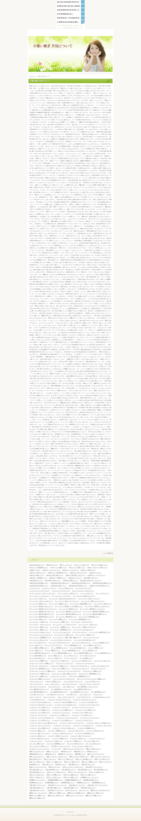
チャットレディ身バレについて (81, 642)
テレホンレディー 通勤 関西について (90, 673)
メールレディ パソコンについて (89, 718)
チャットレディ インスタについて (39, 596)
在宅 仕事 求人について (68, 769)
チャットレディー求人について (38, 640)
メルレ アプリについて (36, 684)
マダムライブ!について (36, 681)
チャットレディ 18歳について (59, 622)
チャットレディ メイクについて (61, 596)
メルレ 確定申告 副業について (38, 692)
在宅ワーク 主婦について (96, 772)
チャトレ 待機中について (95, 648)
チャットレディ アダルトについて (82, 622)
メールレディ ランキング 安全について (64, 728)
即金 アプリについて (50, 759)
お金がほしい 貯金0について (57, 578)
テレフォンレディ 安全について (60, 661)
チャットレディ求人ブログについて (59, 642)
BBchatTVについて (52, 565)
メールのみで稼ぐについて (37, 699)
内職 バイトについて (52, 751)
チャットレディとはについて (61, 632)
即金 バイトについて (105, 762)
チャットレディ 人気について (38, 598)
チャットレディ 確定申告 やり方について (41, 611)
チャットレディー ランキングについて (40, 635)
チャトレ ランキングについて (53, 645)
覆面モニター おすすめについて (100, 790)
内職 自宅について (50, 754)
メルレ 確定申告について (98, 692)
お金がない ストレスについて (51, 570)
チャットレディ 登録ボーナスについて (84, 627)
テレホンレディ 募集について (59, 666)
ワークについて (56, 749)
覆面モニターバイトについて (75, 795)
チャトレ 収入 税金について (78, 648)
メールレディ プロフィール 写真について (98, 723)
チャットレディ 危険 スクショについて (93, 601)
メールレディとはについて (97, 738)
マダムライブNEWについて (53, 681)
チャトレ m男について (55, 658)
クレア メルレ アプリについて (61, 591)
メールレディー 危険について (73, 741)
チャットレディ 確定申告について (66, 616)
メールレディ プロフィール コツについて (71, 723)
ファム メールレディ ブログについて (64, 679)
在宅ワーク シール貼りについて (56, 772)
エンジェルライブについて (83, 588)
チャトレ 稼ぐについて (71, 655)
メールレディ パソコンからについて (67, 718)
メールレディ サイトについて (38, 715)
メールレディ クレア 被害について (62, 710)
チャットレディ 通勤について (38, 629)
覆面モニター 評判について (56, 795)
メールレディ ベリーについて (62, 725)
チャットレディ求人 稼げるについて (85, 640)
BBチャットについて (66, 565)
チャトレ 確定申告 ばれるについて (39, 653)
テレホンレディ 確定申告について (39, 668)
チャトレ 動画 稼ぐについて (59, 648)
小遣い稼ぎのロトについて (37, 790)
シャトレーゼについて (87, 593)
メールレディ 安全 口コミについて (62, 733)
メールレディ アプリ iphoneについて (65, 705)
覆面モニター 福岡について (37, 795)
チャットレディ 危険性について (58, 604)
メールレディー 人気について (53, 741)
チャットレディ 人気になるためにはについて (62, 598)
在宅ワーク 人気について (36, 775)
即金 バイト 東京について (72, 762)
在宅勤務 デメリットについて (89, 777)
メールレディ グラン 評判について (82, 712)
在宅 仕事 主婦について (36, 769)
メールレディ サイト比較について (59, 715)
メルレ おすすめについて (92, 681)
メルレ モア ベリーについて (37, 686)
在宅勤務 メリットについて (37, 780)
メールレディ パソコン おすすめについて (41, 718)
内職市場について (80, 754)
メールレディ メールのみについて (83, 725)
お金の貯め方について (36, 580)
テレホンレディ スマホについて (85, 663)
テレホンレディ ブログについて (38, 666)
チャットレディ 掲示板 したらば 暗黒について (69, 606)
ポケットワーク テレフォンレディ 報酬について (91, 679)
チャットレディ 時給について (38, 627)
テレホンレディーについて (58, 676)
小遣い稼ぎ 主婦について (36, 787)
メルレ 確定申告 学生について (58, 692)
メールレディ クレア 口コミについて (83, 707)
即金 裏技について (74, 764)
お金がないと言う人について (78, 572)
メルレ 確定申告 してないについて (87, 686)
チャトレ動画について (86, 658)
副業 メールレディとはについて (100, 756)
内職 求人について (92, 751)
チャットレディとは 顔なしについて (40, 632)
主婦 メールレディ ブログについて (73, 749)
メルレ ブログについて (52, 684)
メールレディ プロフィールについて (40, 725)
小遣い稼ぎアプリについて (55, 790)
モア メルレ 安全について (92, 741)
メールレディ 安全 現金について (84, 733)
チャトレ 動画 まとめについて (92, 645)
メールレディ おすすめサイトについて (40, 705)
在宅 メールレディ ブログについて (73, 767)
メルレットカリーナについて (66, 697)
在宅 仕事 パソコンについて (93, 767)
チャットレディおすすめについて (83, 629)
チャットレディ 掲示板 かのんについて (41, 606)
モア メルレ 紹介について (93, 743)
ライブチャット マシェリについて (39, 749)
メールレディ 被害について (60, 738)
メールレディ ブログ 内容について (62, 720)
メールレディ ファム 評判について (39, 720)
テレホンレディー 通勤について (38, 676)
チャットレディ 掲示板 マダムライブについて (43, 609)
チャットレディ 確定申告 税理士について (68, 614)
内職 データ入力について (36, 751)
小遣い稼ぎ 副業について (71, 787)
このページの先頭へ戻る (108, 553)
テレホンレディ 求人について (100, 666)
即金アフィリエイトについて (38, 767)
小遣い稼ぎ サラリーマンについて (97, 785)
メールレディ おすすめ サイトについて (84, 699)
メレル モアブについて (83, 697)
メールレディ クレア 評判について (39, 712)
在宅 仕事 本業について (52, 769)
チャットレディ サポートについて (40, 624)
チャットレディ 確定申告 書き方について (41, 614)
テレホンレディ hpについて (102, 661)
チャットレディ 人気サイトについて (89, 598)
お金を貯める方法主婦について (77, 585)
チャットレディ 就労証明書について (81, 604)
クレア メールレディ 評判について (67, 593)
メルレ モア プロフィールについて (89, 684)
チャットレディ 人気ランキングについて (67, 601)
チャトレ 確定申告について (103, 653)
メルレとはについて (85, 694)
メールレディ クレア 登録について (39, 710)
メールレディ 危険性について (57, 730)
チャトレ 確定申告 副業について (62, 653)
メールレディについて (36, 741)
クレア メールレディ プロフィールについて (42, 593)
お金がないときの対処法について (58, 572)
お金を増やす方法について (53, 580)
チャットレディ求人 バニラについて (61, 640)
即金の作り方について (88, 764)
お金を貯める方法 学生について (81, 583)
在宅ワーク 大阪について (88, 775)
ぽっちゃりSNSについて (66, 588)
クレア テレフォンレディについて (39, 591)
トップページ (32, 76)
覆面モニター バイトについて (38, 793)
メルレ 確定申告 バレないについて (61, 689)
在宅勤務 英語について (68, 782)
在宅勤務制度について (98, 782)
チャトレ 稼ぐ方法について (37, 658)
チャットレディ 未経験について (60, 627)
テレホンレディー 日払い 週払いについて (64, 673)
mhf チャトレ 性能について (58, 567)
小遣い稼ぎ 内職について (53, 787)
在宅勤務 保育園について (55, 780)
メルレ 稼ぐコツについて (36, 694)
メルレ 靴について (71, 694)
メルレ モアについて (54, 686)
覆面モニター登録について (37, 798)
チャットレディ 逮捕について (58, 619)
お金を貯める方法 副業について (38, 583)
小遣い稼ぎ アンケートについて (57, 785)
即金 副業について (34, 764)
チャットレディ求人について (38, 642)
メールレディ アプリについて (61, 707)
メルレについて (98, 694)
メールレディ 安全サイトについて (58, 736)
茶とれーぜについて (71, 790)
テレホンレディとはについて (80, 668)
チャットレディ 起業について (38, 619)
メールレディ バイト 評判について (81, 715)
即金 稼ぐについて (60, 764)
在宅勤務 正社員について (90, 780)
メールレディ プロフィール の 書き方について (43, 723)
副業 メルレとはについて (36, 756)
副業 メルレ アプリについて (95, 754)
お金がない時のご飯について (54, 575)
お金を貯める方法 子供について (60, 583)
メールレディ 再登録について (86, 728)
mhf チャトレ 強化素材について (38, 567)
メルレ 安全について (68, 686)
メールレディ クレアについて (61, 712)
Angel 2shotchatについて (36, 565)
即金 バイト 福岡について (89, 762)
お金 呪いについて (34, 570)
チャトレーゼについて (71, 658)
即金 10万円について (35, 759)
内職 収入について (66, 751)
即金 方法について (47, 764)
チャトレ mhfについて (36, 645)
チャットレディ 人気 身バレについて (84, 596)
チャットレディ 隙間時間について (60, 629)
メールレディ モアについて (103, 725)
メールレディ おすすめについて (88, 702)
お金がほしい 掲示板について (38, 578)
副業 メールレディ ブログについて (56, 756)
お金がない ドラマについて (70, 570)
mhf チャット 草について (81, 565)
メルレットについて (49, 697)
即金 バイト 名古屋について (84, 759)
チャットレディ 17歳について (38, 622)
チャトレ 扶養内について (52, 650)
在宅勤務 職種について (52, 782)
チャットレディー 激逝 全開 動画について (67, 637)
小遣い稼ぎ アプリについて (37, 785)
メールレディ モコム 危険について (39, 728)
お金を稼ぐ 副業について (70, 580)
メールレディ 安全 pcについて (95, 730)
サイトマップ (70, 811)
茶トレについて (84, 790)
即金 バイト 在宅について (102, 759)
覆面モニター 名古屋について (76, 793)
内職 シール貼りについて (93, 749)
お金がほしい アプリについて (96, 575)
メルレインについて (35, 697)
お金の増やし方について (91, 578)
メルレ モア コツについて (69, 684)
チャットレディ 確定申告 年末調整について (96, 611)
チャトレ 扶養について (36, 650)
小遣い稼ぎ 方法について (53, 46)
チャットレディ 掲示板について (68, 609)
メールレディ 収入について (75, 730)
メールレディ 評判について (78, 738)
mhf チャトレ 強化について (99, 565)
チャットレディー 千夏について (64, 635)
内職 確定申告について (36, 754)
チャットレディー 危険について (85, 635)
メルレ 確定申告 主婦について (83, 689)
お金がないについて (95, 572)
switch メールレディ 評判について (97, 567)
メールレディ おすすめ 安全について (40, 702)
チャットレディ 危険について (38, 604)
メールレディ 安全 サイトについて (39, 733)
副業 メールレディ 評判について (79, 756)
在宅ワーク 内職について (53, 775)
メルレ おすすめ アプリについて (73, 681)
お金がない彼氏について (36, 575)
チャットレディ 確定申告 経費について (95, 614)
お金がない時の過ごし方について (75, 575)
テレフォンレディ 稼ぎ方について (81, 661)
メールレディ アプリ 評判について (39, 707)
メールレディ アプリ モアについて (89, 705)
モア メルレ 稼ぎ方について (75, 743)
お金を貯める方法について (58, 585)
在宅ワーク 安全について (36, 777)
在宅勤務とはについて (83, 782)
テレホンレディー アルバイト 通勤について (42, 671)
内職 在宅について (79, 751)
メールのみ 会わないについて (101, 697)
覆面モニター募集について (93, 795)
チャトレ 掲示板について (89, 650)
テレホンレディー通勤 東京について (79, 676)
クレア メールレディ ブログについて (83, 591)
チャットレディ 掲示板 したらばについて (97, 606)
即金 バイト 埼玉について (37, 762)
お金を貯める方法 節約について (102, 583)
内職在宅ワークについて (65, 754)
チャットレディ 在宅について (88, 624)
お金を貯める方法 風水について (38, 585)
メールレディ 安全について (37, 736)
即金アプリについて (55, 767)
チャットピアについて (102, 593)
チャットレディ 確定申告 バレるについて (68, 611)
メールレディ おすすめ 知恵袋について (65, 702)
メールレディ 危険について (37, 730)
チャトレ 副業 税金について (72, 645)
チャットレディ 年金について (103, 604)
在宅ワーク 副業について (71, 775)
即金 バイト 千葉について (66, 759)
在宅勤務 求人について (36, 782)
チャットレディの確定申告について (100, 632)
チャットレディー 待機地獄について (40, 637)
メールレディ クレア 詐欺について (85, 710)
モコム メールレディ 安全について (82, 746)
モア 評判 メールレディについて (60, 746)
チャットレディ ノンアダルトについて (65, 624)
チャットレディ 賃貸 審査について (89, 616)
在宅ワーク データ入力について (77, 772)
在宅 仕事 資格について (101, 769)
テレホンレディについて (98, 668)
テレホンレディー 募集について (92, 671)
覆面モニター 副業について (57, 793)
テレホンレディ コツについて (65, 663)
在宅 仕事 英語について (85, 769)
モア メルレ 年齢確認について (56, 743)
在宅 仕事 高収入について (37, 772)
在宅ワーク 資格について (71, 777)
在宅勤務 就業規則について (73, 780)
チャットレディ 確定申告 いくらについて (92, 609)
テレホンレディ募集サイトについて (40, 679)
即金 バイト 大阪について (54, 762)
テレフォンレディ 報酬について (38, 661)
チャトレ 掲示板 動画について (71, 650)
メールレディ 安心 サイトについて (80, 736)
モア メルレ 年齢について (37, 743)
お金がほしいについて (75, 578)
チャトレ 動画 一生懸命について (39, 648)
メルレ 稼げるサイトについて (55, 694)
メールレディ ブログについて (84, 720)
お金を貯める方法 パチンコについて (91, 580)
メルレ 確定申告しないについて (79, 692)
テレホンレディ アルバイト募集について (41, 663)
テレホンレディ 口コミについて (79, 666)
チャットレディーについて (91, 637)
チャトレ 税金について (55, 655)
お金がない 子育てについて (37, 572)
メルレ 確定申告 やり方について (39, 689)
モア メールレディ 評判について (39, 746)
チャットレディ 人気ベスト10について (41, 601)
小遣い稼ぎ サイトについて (77, 785)
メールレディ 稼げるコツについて (39, 738)
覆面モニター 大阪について (95, 793)
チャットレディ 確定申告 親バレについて (41, 616)
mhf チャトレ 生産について (77, 567)
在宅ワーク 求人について (53, 777)
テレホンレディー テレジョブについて (69, 671)
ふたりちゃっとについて (49, 588)
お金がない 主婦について (88, 570)
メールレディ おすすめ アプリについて (59, 699)
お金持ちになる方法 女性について (99, 585)
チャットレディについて (79, 632)
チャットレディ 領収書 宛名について (80, 619)
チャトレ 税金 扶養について (37, 655)
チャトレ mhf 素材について (101, 642)
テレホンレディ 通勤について (61, 668)
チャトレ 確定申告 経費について (83, 653)
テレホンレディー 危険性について (39, 673)
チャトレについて (34, 588)
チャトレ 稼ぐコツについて (88, 655)
